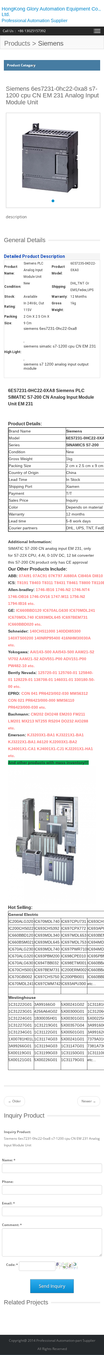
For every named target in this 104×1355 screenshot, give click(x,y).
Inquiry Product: (17, 1131)
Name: (9, 1160)
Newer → (89, 1101)
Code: (12, 1264)
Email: (8, 1203)
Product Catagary (21, 65)
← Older (14, 1101)
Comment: (12, 1224)
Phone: (7, 1181)
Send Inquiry (52, 1286)
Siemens (51, 43)
